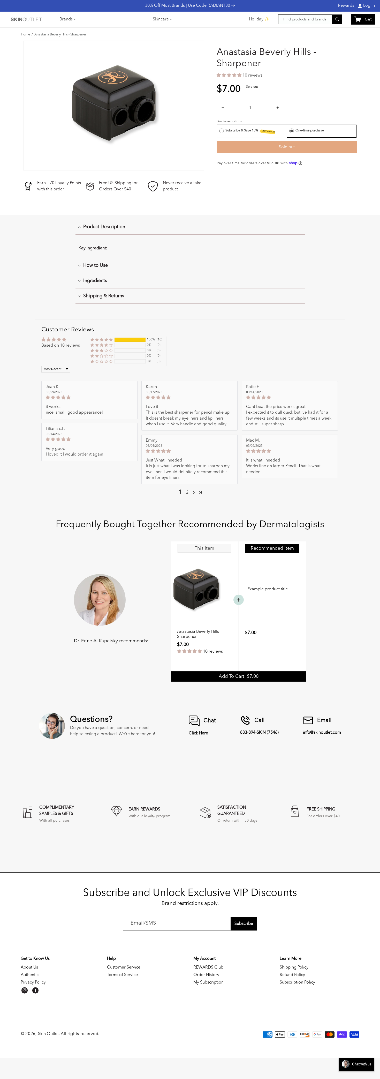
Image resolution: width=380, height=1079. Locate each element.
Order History (206, 975)
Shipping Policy (294, 967)
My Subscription (208, 982)
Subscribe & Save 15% (250, 131)
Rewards (346, 6)
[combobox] (310, 19)
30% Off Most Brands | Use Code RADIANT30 (188, 6)
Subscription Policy (297, 982)
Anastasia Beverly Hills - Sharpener (60, 34)
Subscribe (243, 924)
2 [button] (187, 492)
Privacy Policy (33, 982)
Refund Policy (292, 975)
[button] (67, 19)
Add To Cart (239, 676)
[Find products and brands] (337, 19)
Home (25, 34)
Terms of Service (122, 975)
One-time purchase (309, 130)
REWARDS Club (208, 967)
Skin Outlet (48, 1034)
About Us (29, 967)
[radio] (221, 130)
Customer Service (123, 967)
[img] (89, 398)
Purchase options (229, 121)
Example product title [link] (267, 589)
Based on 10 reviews (60, 346)
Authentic (30, 975)
